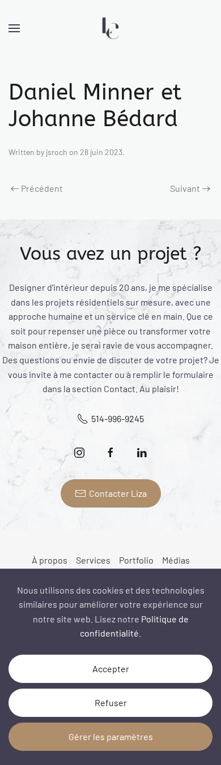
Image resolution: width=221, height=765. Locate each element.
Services (93, 560)
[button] (14, 28)
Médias (176, 560)
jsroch (56, 152)
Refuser (111, 702)
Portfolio (136, 560)
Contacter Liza (118, 493)
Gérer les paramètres (111, 736)
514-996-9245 (117, 418)
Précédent (42, 188)
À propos (49, 560)
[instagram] (79, 452)
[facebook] (111, 452)
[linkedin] (142, 452)
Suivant (185, 188)
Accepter (110, 668)
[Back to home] (110, 28)
